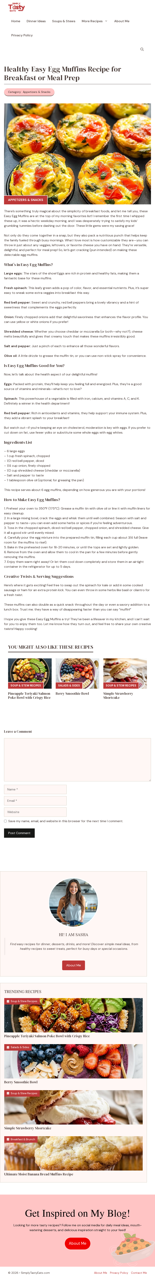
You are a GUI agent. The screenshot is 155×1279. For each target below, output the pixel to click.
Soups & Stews (63, 21)
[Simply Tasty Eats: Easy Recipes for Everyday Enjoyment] (16, 7)
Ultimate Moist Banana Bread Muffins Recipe (38, 1174)
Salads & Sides (69, 685)
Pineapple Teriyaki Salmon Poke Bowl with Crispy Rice (29, 695)
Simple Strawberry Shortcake (118, 695)
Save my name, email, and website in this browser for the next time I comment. (65, 821)
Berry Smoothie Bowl (72, 693)
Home (15, 21)
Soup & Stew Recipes (25, 685)
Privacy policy (119, 1273)
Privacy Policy (22, 35)
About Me (121, 21)
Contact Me (139, 1273)
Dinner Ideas (36, 21)
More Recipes (92, 21)
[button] (142, 49)
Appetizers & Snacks (25, 200)
